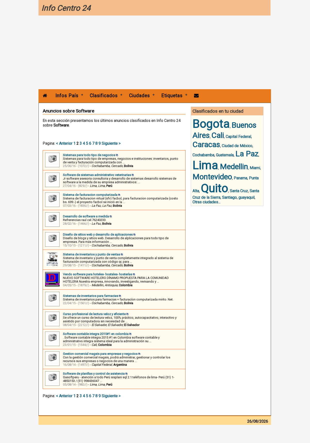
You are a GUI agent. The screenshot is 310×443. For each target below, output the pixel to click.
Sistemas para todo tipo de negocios (89, 155)
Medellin (234, 166)
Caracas (206, 144)
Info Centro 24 (66, 8)
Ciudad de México (237, 145)
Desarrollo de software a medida (86, 216)
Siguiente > (111, 143)
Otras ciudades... (206, 202)
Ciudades (139, 95)
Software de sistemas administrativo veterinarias (97, 175)
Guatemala (225, 155)
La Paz (246, 153)
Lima (205, 165)
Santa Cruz (239, 191)
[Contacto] (196, 95)
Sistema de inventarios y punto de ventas (91, 254)
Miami (255, 168)
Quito (214, 188)
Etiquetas (172, 95)
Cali (217, 135)
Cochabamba (203, 155)
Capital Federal (238, 136)
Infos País (66, 95)
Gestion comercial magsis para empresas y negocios (100, 354)
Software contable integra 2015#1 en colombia (96, 334)
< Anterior (64, 143)
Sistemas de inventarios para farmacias (90, 296)
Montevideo (212, 176)
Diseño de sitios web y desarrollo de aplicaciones (98, 234)
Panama (240, 178)
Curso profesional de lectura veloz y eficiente (94, 314)
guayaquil (247, 197)
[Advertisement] (155, 53)
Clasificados (104, 95)
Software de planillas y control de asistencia (94, 373)
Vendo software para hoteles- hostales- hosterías (97, 274)
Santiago (229, 197)
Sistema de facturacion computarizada (90, 195)
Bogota (211, 124)
